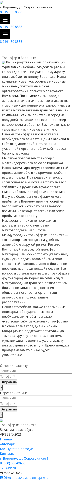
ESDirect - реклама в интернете (24, 477)
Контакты (7, 453)
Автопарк (7, 444)
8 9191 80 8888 (11, 12)
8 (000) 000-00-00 (12, 463)
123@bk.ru (8, 468)
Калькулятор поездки (16, 449)
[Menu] (5, 19)
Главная (6, 439)
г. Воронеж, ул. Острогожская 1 (24, 458)
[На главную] (1, 2)
